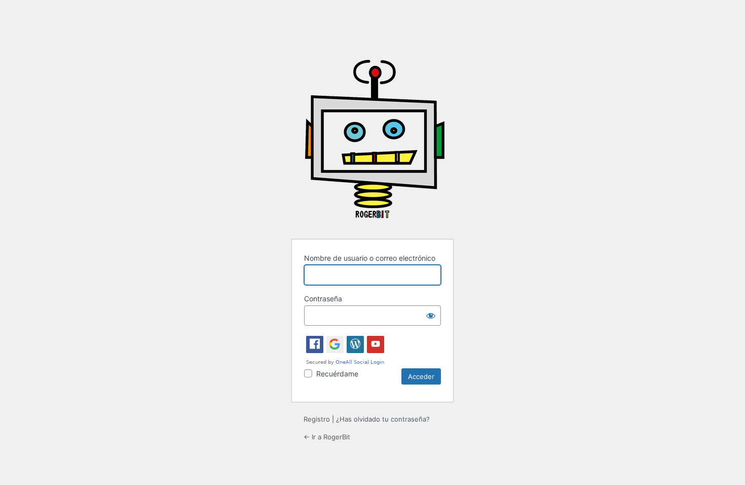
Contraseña (323, 298)
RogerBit (374, 143)
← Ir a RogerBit (327, 437)
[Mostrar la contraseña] (431, 315)
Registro (317, 419)
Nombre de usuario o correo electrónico (369, 258)
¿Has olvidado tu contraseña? (383, 419)
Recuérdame (337, 373)
